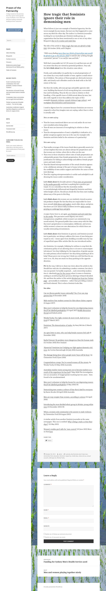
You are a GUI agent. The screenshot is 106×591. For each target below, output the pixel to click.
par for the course (64, 273)
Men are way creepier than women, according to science (64, 397)
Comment (48, 484)
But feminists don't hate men (79, 454)
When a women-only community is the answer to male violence (67, 412)
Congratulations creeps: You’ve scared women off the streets (66, 362)
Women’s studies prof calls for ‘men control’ (60, 429)
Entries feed (9, 126)
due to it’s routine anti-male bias (64, 41)
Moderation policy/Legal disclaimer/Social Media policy (15, 66)
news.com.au (82, 456)
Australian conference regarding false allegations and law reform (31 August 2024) (15, 109)
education (56, 456)
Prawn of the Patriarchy (13, 9)
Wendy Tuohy (61, 458)
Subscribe (10, 160)
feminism (62, 456)
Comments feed (10, 129)
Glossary (8, 62)
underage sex (52, 458)
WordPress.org (10, 132)
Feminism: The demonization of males (58, 325)
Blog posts (9, 56)
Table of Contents (11, 70)
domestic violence (57, 100)
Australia (67, 454)
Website (46, 526)
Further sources (11, 59)
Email (46, 518)
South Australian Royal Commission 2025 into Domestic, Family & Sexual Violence (14, 84)
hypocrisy (68, 456)
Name (46, 510)
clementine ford (48, 456)
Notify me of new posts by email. (55, 537)
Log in (8, 123)
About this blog (10, 53)
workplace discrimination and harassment (59, 103)
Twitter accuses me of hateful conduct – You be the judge (14, 103)
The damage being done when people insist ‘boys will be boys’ (67, 355)
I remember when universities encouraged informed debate (15, 98)
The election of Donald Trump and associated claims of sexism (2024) (15, 92)
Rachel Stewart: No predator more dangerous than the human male (68, 340)
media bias (75, 456)
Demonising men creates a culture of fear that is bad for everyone (68, 390)
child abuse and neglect (62, 204)
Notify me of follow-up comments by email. (58, 534)
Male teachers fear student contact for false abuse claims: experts (68, 300)
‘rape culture (82, 100)
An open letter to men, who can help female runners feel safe (66, 333)
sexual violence (71, 100)
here (51, 432)
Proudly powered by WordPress (53, 587)
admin (60, 454)
